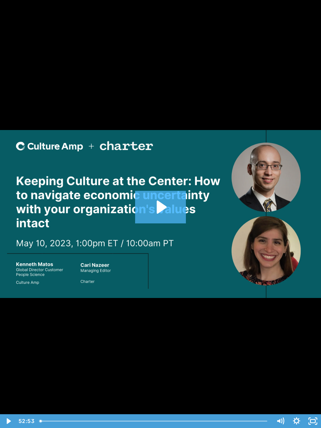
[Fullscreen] (313, 421)
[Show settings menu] (296, 421)
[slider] (154, 421)
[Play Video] (8, 421)
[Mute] (280, 421)
